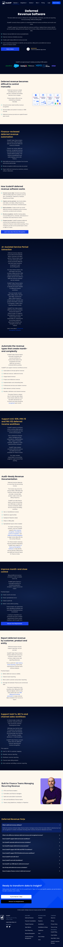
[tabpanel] (15, 540)
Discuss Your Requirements (14, 623)
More (37, 2)
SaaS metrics (19, 663)
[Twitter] (10, 927)
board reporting (11, 664)
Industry (31, 2)
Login (49, 2)
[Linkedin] (7, 927)
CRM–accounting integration (15, 535)
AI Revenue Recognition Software (15, 547)
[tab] (31, 824)
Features (15, 2)
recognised (12, 403)
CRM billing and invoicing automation (14, 694)
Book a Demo (56, 2)
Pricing (43, 2)
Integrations (23, 2)
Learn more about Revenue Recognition (14, 232)
